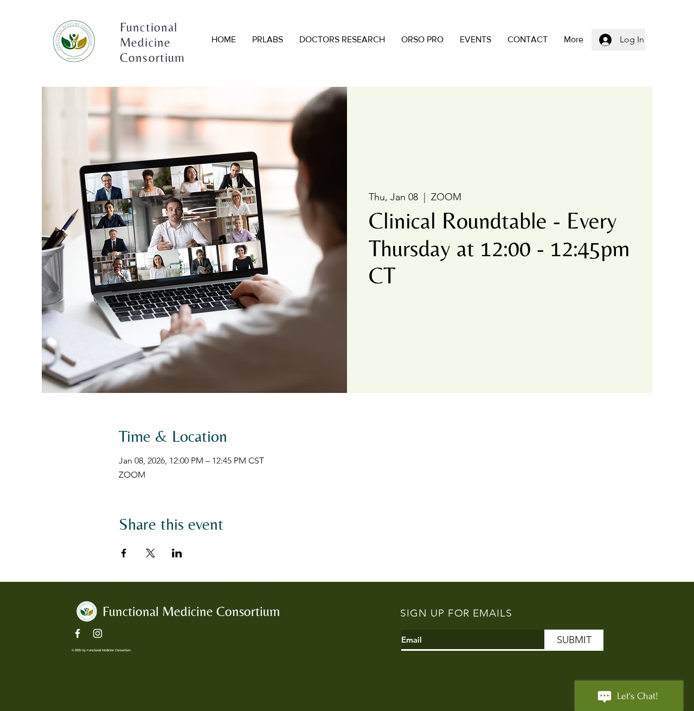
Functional (149, 27)
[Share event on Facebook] (124, 553)
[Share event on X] (150, 553)
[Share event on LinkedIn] (177, 553)
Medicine (147, 42)
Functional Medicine (159, 611)
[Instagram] (98, 633)
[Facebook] (77, 633)
